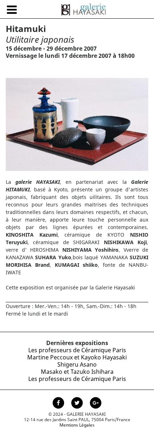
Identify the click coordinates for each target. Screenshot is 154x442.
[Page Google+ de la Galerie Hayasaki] (95, 404)
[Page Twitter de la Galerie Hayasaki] (77, 404)
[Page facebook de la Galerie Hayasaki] (59, 404)
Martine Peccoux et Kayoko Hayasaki (77, 357)
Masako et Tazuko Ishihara (77, 372)
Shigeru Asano (77, 364)
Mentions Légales (77, 425)
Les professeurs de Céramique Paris (77, 350)
